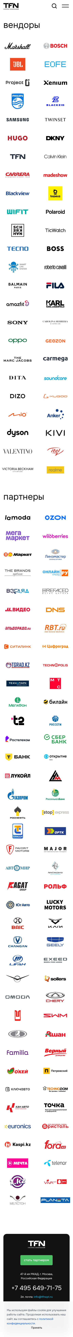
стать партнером (36, 1260)
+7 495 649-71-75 (36, 1288)
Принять (36, 1327)
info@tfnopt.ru (43, 1297)
